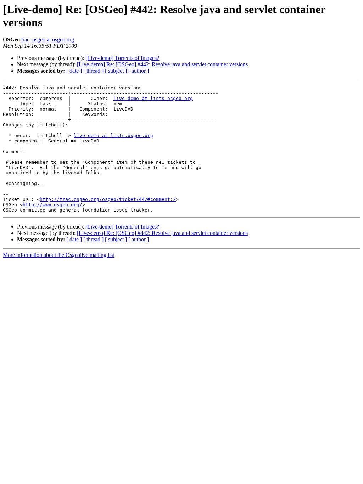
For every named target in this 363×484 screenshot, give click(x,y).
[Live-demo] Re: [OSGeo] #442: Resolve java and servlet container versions (162, 64)
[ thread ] (93, 71)
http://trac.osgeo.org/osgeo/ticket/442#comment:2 (108, 199)
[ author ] (138, 71)
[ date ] (74, 71)
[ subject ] (116, 71)
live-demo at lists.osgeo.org (153, 98)
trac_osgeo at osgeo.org (47, 39)
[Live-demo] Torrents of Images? (122, 58)
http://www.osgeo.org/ (52, 204)
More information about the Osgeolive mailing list (58, 255)
